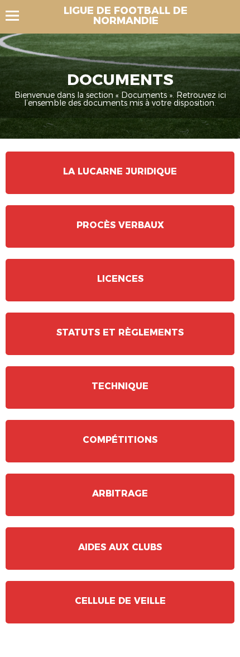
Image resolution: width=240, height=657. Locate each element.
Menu (18, 15)
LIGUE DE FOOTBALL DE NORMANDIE (126, 15)
